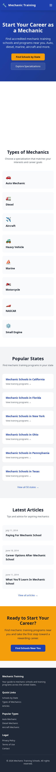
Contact (6, 748)
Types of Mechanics (11, 702)
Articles (5, 706)
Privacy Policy (8, 740)
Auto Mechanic (9, 719)
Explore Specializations (28, 66)
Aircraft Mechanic (10, 727)
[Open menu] (51, 5)
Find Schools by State (28, 57)
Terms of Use (8, 744)
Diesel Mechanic (10, 723)
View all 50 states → (28, 487)
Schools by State (10, 698)
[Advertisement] (28, 120)
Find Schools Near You (28, 648)
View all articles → (28, 595)
